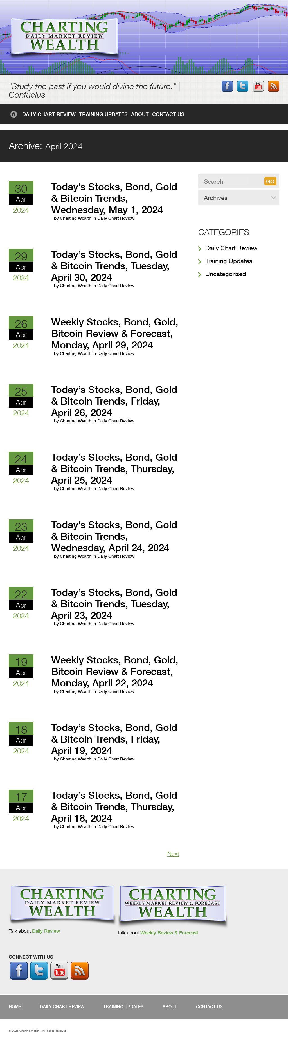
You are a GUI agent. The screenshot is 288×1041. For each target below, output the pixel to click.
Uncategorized (225, 273)
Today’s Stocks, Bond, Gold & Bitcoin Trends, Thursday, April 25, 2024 (114, 468)
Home (14, 114)
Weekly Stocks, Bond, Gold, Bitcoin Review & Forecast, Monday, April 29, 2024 (114, 333)
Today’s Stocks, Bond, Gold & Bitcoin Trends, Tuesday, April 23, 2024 (114, 604)
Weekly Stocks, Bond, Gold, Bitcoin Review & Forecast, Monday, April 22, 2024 (114, 671)
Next (173, 853)
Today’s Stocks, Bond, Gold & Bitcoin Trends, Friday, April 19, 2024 (114, 739)
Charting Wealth (75, 218)
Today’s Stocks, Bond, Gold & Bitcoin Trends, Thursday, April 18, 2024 (114, 806)
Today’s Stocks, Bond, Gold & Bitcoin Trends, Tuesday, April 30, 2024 (114, 266)
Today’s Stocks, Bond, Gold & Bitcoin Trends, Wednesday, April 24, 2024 (114, 536)
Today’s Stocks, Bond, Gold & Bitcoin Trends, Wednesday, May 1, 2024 (114, 198)
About (140, 114)
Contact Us (168, 114)
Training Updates (103, 114)
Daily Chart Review (49, 114)
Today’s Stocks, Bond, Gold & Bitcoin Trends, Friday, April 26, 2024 (114, 401)
